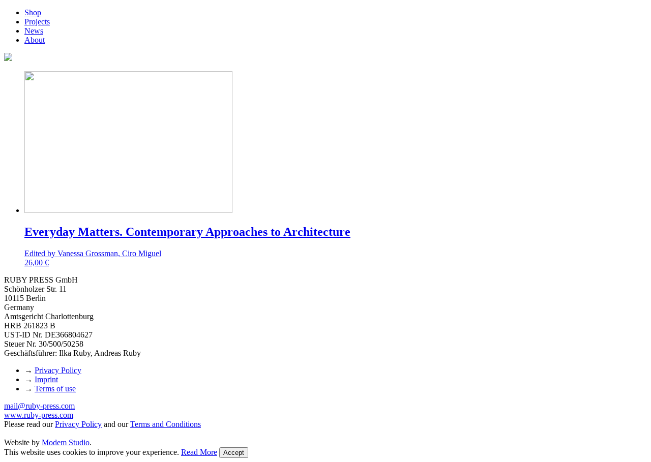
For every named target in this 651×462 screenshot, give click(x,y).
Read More (199, 452)
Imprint (46, 379)
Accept (233, 452)
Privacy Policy (58, 370)
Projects (37, 21)
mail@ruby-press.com (39, 406)
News (33, 30)
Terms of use (55, 388)
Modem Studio (66, 442)
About (34, 40)
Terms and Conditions (165, 424)
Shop (32, 12)
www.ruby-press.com (38, 415)
